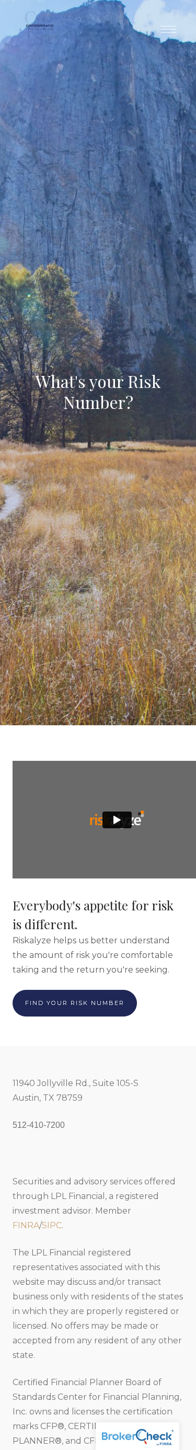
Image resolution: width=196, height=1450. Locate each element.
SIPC (52, 1225)
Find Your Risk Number (74, 1003)
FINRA (26, 1225)
